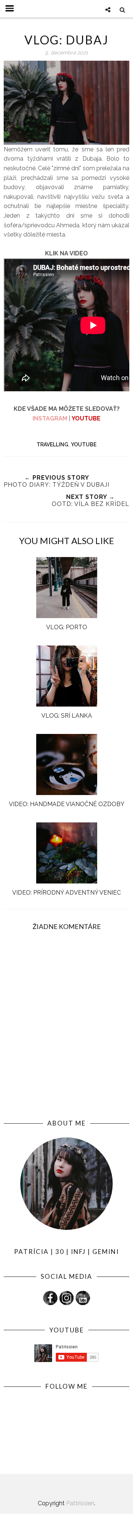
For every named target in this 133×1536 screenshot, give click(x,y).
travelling (52, 444)
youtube (83, 444)
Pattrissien (80, 1503)
